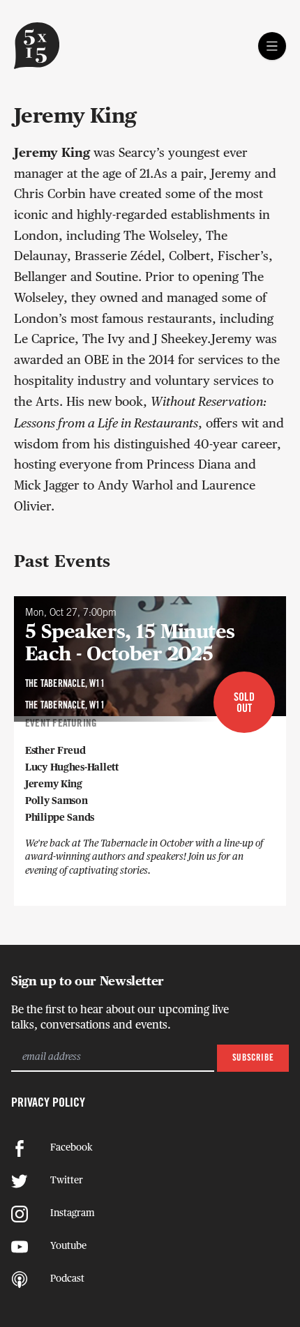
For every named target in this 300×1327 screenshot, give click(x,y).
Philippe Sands (59, 818)
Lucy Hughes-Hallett (72, 768)
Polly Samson (56, 801)
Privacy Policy (48, 1103)
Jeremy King (53, 784)
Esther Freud (55, 751)
